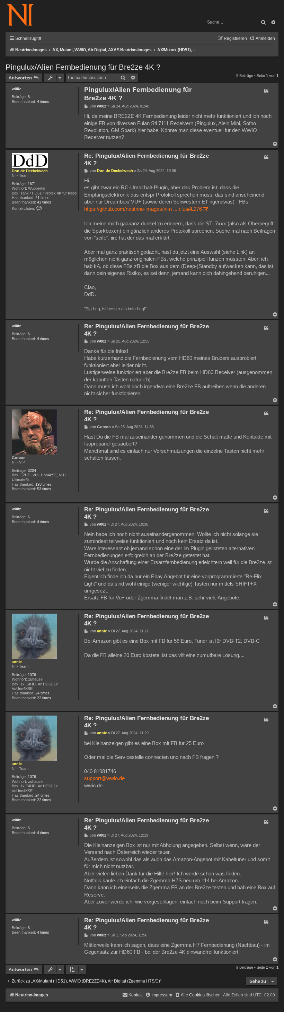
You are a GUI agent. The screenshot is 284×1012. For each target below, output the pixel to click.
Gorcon (19, 458)
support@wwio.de (104, 778)
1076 (32, 675)
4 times (43, 102)
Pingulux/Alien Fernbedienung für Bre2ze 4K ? (83, 67)
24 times (42, 693)
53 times (44, 489)
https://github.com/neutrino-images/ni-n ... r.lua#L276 (143, 209)
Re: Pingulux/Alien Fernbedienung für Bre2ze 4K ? (146, 159)
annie (17, 662)
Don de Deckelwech (30, 171)
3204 (32, 470)
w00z (16, 89)
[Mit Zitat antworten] (265, 91)
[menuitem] (262, 38)
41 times (44, 202)
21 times (42, 198)
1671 (32, 184)
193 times (43, 484)
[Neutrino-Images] (24, 15)
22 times (44, 698)
